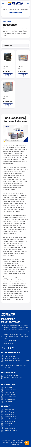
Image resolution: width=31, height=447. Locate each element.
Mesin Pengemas (10, 416)
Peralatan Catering (11, 430)
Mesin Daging (9, 412)
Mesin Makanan (10, 414)
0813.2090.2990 (17, 378)
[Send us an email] (8, 348)
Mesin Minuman (10, 428)
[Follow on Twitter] (6, 348)
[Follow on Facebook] (2, 348)
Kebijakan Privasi (6, 440)
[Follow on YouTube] (13, 348)
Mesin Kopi (8, 423)
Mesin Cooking (14, 9)
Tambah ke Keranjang (8, 75)
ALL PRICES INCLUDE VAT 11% (21, 440)
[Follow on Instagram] (4, 348)
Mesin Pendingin (10, 426)
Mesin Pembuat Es (11, 419)
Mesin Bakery (9, 409)
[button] (3, 3)
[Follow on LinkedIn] (10, 348)
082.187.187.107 (15, 375)
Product (6, 9)
